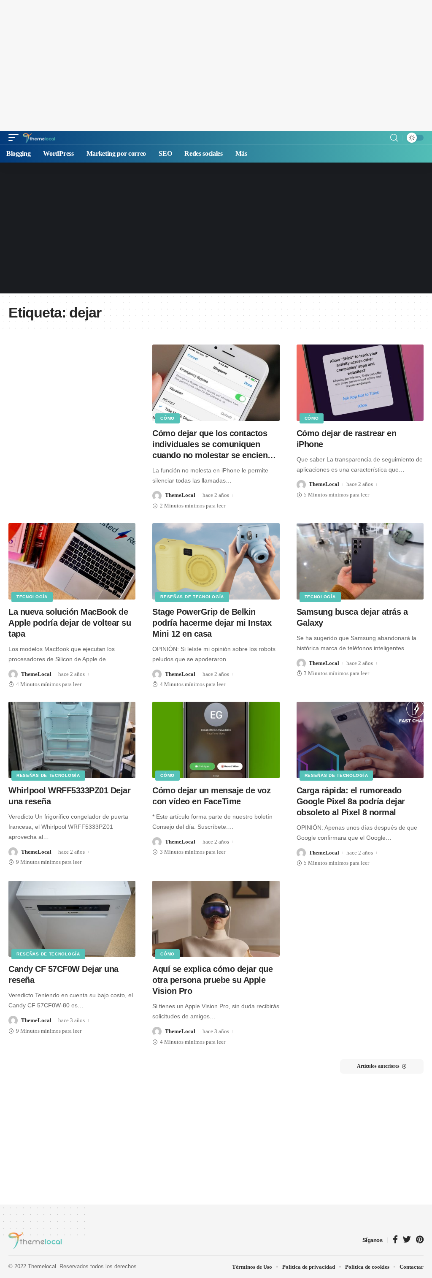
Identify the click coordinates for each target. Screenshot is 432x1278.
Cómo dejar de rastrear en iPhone (347, 439)
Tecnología (32, 596)
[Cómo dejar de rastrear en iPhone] (360, 383)
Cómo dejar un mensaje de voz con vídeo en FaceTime (211, 796)
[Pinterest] (420, 1240)
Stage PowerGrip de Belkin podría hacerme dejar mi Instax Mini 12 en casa (211, 622)
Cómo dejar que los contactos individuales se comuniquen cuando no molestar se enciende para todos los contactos (214, 445)
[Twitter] (407, 1240)
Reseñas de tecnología (192, 596)
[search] (394, 137)
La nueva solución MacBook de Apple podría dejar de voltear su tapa (69, 622)
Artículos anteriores (378, 1066)
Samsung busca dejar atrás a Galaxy (352, 617)
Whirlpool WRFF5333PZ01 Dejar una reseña (69, 796)
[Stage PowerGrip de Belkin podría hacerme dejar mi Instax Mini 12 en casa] (215, 561)
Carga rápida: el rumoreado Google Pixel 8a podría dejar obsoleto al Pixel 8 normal (351, 801)
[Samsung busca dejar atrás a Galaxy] (360, 561)
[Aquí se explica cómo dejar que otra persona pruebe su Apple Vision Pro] (215, 919)
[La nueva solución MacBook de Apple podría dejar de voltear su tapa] (71, 561)
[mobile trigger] (15, 137)
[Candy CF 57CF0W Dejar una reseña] (71, 919)
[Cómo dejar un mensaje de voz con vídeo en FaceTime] (215, 740)
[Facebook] (395, 1240)
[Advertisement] (216, 65)
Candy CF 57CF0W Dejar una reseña (63, 974)
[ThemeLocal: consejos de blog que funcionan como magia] (39, 137)
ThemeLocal (180, 495)
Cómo (167, 418)
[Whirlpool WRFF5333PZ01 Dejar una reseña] (71, 740)
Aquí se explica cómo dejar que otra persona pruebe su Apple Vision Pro (212, 980)
